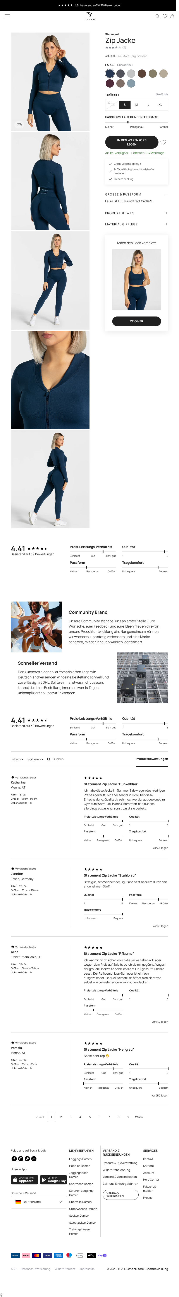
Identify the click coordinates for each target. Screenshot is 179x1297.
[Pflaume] (108, 83)
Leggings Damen (79, 1159)
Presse (145, 1198)
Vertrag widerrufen (113, 1199)
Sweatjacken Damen (81, 1222)
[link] (169, 16)
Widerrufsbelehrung (114, 1170)
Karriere (146, 1166)
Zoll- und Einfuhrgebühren (112, 1186)
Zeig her (134, 319)
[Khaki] (150, 73)
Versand (140, 56)
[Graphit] (118, 73)
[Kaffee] (139, 73)
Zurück (38, 1104)
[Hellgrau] (129, 73)
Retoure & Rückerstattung (118, 1163)
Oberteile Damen (79, 1202)
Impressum (87, 1269)
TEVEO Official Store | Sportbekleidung (139, 1269)
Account (146, 1173)
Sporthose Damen (80, 1184)
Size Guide (158, 94)
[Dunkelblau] (108, 73)
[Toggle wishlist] (160, 142)
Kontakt (146, 1159)
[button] (7, 16)
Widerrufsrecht (65, 1269)
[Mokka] (118, 83)
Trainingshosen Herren (78, 1231)
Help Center (149, 1179)
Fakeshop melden (147, 1189)
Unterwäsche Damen (82, 1209)
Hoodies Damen (78, 1166)
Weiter (137, 1104)
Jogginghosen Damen (77, 1175)
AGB (13, 1269)
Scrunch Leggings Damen (80, 1193)
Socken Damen (78, 1215)
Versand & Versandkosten (118, 1177)
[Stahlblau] (129, 83)
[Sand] (160, 73)
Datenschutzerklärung (35, 1269)
